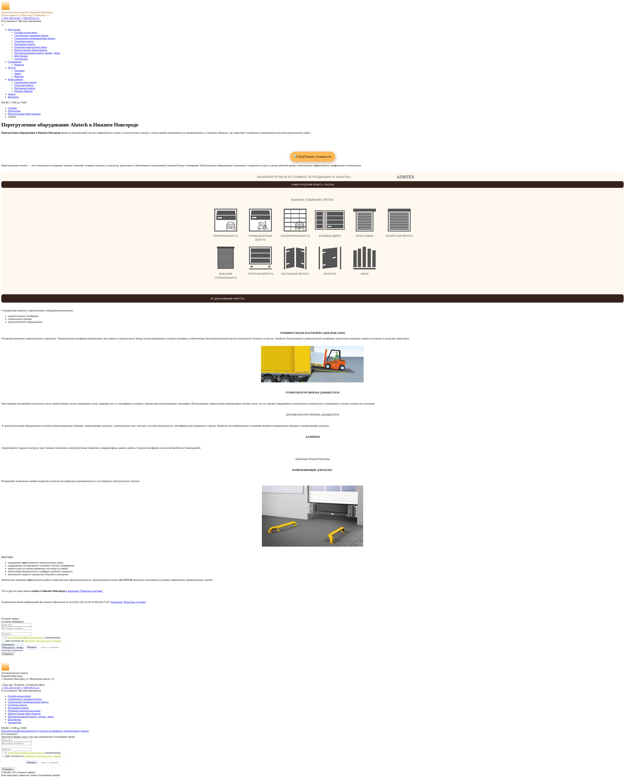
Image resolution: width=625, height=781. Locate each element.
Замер (17, 73)
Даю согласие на (33, 640)
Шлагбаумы (21, 56)
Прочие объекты (23, 91)
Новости (19, 64)
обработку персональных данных (42, 640)
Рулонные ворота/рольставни (30, 47)
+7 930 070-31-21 (30, 18)
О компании (14, 61)
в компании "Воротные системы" (84, 591)
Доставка (19, 70)
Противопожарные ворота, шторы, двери (37, 53)
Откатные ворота (24, 41)
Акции (11, 94)
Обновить (31, 647)
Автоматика (21, 58)
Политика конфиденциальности (19, 731)
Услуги (12, 67)
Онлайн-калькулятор (25, 32)
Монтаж (18, 76)
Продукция (14, 29)
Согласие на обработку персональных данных (63, 731)
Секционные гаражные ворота (31, 35)
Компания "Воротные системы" (128, 602)
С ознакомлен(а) (33, 637)
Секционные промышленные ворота (34, 38)
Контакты (13, 97)
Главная (12, 108)
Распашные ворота (24, 44)
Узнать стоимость (318, 156)
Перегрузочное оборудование (30, 50)
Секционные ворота (25, 82)
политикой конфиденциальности (26, 637)
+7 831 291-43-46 (10, 18)
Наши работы (15, 79)
